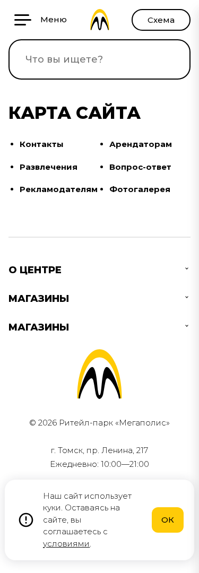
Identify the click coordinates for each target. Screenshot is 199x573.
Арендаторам (140, 144)
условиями (66, 544)
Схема (161, 20)
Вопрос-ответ (140, 167)
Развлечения (48, 167)
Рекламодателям (59, 189)
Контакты (42, 144)
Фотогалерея (139, 189)
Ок (167, 520)
